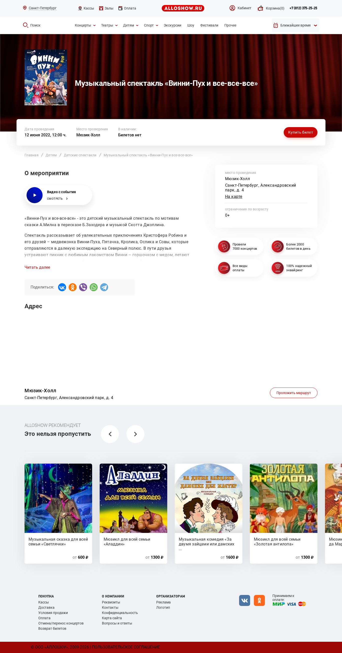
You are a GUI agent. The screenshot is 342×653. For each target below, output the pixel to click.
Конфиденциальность (120, 613)
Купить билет (300, 132)
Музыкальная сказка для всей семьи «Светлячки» (58, 541)
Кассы (43, 602)
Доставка (46, 607)
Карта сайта (112, 618)
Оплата (44, 618)
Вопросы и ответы (117, 623)
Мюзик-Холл (88, 135)
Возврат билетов (52, 628)
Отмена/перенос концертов (61, 623)
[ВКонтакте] (62, 287)
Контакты (110, 607)
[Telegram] (104, 287)
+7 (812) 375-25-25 (303, 8)
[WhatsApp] (94, 287)
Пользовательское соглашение (126, 647)
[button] (110, 434)
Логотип (163, 607)
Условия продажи (53, 613)
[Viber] (83, 287)
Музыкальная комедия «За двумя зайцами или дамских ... (207, 541)
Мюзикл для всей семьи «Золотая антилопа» (277, 541)
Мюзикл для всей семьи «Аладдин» (127, 541)
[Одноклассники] (73, 287)
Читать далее (37, 267)
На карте (234, 196)
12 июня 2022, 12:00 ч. (45, 135)
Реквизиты (111, 602)
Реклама (163, 602)
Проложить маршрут (293, 393)
